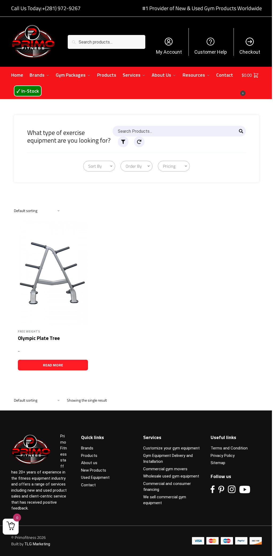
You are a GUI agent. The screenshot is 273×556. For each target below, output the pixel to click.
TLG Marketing (37, 544)
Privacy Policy (223, 455)
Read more (53, 365)
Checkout (249, 52)
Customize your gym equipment (171, 448)
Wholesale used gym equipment (171, 476)
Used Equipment (95, 477)
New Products (93, 470)
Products (89, 455)
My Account (169, 52)
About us (89, 462)
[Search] (241, 131)
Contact (88, 485)
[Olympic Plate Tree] (53, 273)
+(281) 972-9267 (61, 8)
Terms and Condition (229, 448)
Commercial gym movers (165, 469)
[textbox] (94, 166)
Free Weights (29, 331)
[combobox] (99, 166)
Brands (87, 448)
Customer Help (210, 52)
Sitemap (218, 462)
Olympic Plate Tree (39, 338)
